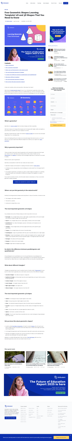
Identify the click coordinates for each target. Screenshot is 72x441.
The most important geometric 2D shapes (15, 72)
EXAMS (63, 60)
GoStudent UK (57, 67)
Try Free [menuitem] (66, 3)
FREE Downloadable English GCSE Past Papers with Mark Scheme (59, 50)
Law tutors (31, 410)
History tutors (23, 417)
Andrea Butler (51, 367)
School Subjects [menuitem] (46, 3)
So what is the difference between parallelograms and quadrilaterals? (21, 74)
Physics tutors (23, 412)
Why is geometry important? (12, 67)
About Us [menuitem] (60, 3)
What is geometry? (10, 65)
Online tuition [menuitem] (32, 3)
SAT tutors (49, 412)
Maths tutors (23, 408)
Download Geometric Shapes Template (25, 181)
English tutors (23, 410)
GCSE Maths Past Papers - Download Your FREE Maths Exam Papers (60, 57)
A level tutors (49, 408)
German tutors (23, 421)
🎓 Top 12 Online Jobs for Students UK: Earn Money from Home (60, 65)
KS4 (37, 414)
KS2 (37, 410)
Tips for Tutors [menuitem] (54, 3)
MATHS (6, 9)
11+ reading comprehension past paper (62, 420)
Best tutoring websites (62, 408)
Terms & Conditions (53, 122)
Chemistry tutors (24, 414)
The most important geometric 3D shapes (15, 79)
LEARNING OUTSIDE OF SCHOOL (60, 75)
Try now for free (10, 417)
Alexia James (9, 21)
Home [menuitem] (27, 3)
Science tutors (31, 408)
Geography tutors (32, 417)
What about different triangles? (12, 77)
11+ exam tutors (50, 414)
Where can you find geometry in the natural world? (17, 70)
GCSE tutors (49, 410)
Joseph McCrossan (58, 81)
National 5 (39, 417)
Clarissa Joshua (30, 367)
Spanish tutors (31, 412)
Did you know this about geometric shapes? (15, 81)
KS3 (37, 412)
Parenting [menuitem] (39, 3)
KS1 (37, 408)
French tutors (23, 419)
